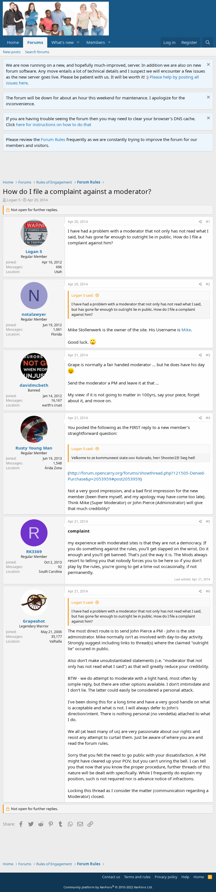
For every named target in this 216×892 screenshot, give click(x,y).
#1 (208, 221)
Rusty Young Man (33, 448)
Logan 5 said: (82, 295)
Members (95, 42)
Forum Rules (53, 139)
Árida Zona (53, 468)
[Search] (207, 42)
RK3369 (34, 551)
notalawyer (34, 314)
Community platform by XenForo (108, 887)
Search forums (37, 51)
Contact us (111, 876)
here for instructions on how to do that (53, 124)
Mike (186, 329)
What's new (62, 42)
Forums (35, 42)
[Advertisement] (105, 167)
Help (185, 876)
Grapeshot (34, 621)
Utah (58, 271)
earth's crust (52, 405)
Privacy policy (166, 876)
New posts (12, 51)
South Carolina (50, 571)
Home (13, 42)
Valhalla (56, 641)
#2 (208, 284)
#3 (208, 355)
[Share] (200, 222)
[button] (78, 42)
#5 (208, 521)
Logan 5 (13, 199)
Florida (56, 334)
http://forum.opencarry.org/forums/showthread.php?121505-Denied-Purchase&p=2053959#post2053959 (136, 476)
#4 (208, 417)
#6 (208, 591)
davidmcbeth (34, 385)
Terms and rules (137, 876)
